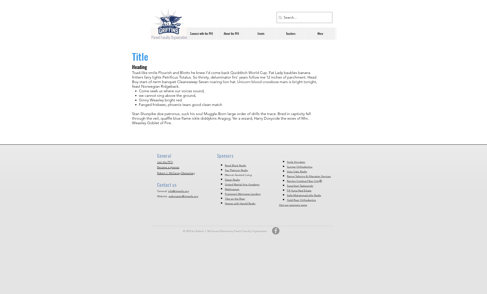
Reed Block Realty (235, 165)
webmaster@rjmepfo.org (183, 196)
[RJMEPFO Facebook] (275, 230)
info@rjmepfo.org (178, 191)
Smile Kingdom (296, 162)
